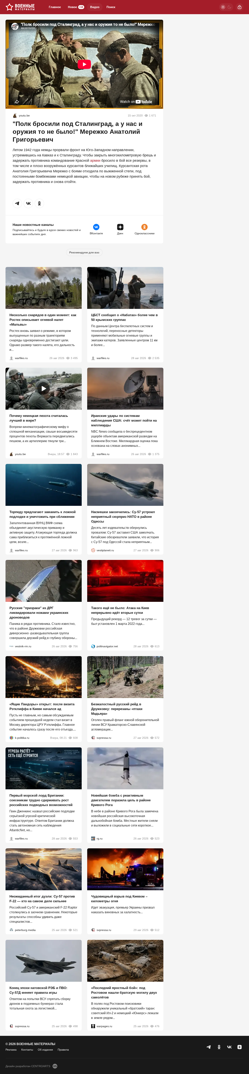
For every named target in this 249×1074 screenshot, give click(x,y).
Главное (55, 7)
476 (157, 1026)
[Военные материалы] (20, 7)
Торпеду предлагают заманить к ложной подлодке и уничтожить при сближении (42, 514)
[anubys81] (15, 115)
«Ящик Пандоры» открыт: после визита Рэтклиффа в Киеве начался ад (41, 706)
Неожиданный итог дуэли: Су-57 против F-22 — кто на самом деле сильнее (42, 899)
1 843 (74, 454)
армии (95, 161)
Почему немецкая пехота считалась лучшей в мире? (38, 418)
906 (157, 550)
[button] (17, 203)
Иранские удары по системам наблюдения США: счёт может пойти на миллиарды (124, 420)
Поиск (110, 7)
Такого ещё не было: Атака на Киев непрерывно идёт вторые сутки (120, 610)
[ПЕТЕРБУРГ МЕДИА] (11, 930)
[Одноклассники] (219, 1047)
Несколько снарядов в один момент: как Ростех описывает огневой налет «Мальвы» (42, 319)
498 (75, 1026)
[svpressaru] (93, 737)
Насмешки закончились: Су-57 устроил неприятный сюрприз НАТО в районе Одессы (123, 516)
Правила (63, 1049)
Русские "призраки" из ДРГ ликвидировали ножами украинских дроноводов (38, 612)
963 (75, 550)
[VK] (229, 1047)
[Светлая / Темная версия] (226, 7)
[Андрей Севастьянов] (11, 357)
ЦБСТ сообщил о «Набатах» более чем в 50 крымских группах (124, 317)
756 (75, 646)
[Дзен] (239, 1047)
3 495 (74, 357)
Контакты (27, 1049)
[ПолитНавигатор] (93, 646)
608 (75, 737)
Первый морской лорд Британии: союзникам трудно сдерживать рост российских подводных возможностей (40, 800)
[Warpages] (93, 1026)
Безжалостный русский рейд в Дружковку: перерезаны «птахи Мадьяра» (116, 708)
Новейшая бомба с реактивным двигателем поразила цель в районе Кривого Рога (121, 800)
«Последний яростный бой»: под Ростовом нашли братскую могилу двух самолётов (124, 992)
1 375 (155, 454)
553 (75, 838)
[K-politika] (11, 737)
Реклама (11, 1049)
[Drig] (11, 646)
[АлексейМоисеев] (93, 838)
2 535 (155, 357)
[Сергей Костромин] (93, 454)
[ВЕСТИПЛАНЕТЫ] (93, 550)
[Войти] (239, 7)
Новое (75, 7)
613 (157, 646)
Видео (94, 7)
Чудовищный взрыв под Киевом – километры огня (119, 899)
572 (157, 737)
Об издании (45, 1049)
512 (157, 930)
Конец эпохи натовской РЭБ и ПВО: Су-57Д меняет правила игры (38, 990)
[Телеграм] (209, 1047)
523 (157, 838)
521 (75, 930)
